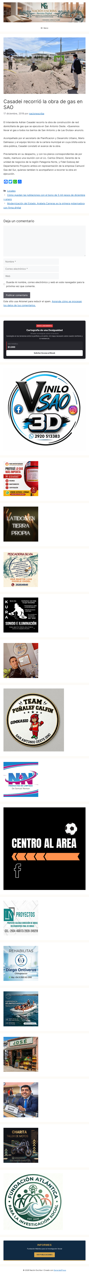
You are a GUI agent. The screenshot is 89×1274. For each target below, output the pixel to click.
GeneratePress (60, 1270)
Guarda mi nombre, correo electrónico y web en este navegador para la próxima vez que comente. (45, 284)
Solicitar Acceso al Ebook (44, 353)
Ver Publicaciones (44, 1255)
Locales (11, 190)
